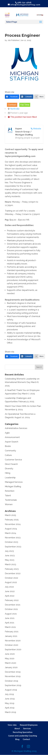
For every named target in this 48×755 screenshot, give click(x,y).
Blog (17, 739)
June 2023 (10, 555)
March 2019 (10, 712)
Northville (14, 109)
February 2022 (12, 600)
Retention (9, 491)
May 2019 (9, 703)
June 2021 (9, 618)
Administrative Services (16, 428)
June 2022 (10, 591)
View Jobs (12, 725)
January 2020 (11, 667)
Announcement (12, 437)
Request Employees (29, 725)
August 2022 (11, 582)
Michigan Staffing (13, 486)
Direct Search (11, 464)
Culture (8, 455)
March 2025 (10, 515)
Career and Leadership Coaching (22, 736)
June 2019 (10, 699)
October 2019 (11, 681)
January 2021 (11, 636)
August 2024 (11, 528)
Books (8, 446)
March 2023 (10, 564)
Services (27, 729)
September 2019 (13, 685)
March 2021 (10, 627)
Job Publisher (13, 40)
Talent (8, 495)
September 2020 (13, 649)
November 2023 (12, 537)
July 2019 (9, 694)
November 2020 (13, 640)
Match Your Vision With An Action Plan (23, 406)
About (17, 729)
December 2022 (12, 573)
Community (10, 450)
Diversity (9, 468)
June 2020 (10, 654)
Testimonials (11, 500)
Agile (7, 433)
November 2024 (13, 524)
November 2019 (12, 676)
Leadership (10, 477)
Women (9, 504)
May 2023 (9, 560)
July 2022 (9, 587)
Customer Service (13, 459)
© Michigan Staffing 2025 (24, 751)
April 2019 (9, 708)
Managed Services (14, 482)
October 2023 (11, 542)
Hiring (7, 473)
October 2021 (11, 609)
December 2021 (12, 605)
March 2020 (10, 663)
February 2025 (12, 519)
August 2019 (11, 690)
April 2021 (9, 622)
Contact (26, 739)
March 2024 (10, 533)
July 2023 (9, 551)
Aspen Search (11, 442)
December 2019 (12, 672)
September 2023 (13, 546)
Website (37, 128)
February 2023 (12, 569)
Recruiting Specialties (22, 732)
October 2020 (11, 645)
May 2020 (9, 658)
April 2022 (9, 596)
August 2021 (11, 614)
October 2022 (11, 578)
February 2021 (11, 631)
